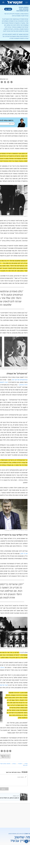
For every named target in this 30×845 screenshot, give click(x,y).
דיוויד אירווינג (23, 385)
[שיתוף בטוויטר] (5, 82)
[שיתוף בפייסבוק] (1, 82)
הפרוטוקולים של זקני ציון (20, 380)
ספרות (26, 763)
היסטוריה (20, 763)
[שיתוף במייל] (8, 82)
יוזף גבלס (25, 765)
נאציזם (14, 763)
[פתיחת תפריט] (3, 2)
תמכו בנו (8, 9)
